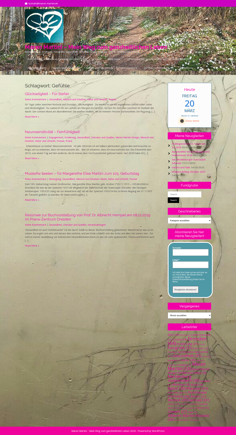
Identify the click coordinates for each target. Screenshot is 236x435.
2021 (173, 335)
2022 (182, 335)
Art (189, 335)
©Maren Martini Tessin (187, 420)
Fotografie (180, 347)
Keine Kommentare (35, 99)
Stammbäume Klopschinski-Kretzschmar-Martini (158, 59)
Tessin (202, 407)
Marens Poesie (194, 373)
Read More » (32, 116)
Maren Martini (187, 366)
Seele (172, 404)
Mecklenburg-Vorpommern (184, 378)
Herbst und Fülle (181, 167)
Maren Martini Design (66, 68)
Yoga (192, 412)
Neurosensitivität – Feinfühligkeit (52, 132)
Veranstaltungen (97, 224)
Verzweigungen (36, 68)
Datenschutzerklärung (159, 68)
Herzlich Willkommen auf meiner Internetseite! (57, 59)
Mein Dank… (115, 59)
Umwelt (177, 411)
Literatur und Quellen (102, 137)
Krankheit (174, 360)
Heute (189, 89)
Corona (179, 339)
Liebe (200, 360)
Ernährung (70, 137)
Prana (69, 140)
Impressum (186, 68)
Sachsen (199, 399)
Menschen (181, 384)
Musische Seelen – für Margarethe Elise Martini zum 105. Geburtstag (82, 173)
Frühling (172, 352)
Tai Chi (183, 404)
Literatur (173, 365)
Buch (198, 334)
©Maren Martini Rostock (188, 417)
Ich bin (97, 59)
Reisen (198, 396)
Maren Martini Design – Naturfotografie (111, 68)
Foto (202, 344)
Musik (103, 178)
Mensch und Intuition (74, 99)
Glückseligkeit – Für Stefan (47, 94)
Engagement (56, 137)
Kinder (206, 356)
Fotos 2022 (200, 348)
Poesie (112, 99)
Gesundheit (55, 99)
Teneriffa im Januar (186, 408)
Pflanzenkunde (177, 392)
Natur (176, 388)
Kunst (188, 360)
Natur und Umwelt (97, 99)
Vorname (177, 248)
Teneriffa (193, 404)
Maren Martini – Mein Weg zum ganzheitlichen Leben (96, 47)
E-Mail (176, 260)
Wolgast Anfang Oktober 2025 (188, 171)
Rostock (178, 400)
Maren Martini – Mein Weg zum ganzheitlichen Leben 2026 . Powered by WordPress (118, 430)
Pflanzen (197, 388)
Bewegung (55, 178)
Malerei (186, 364)
